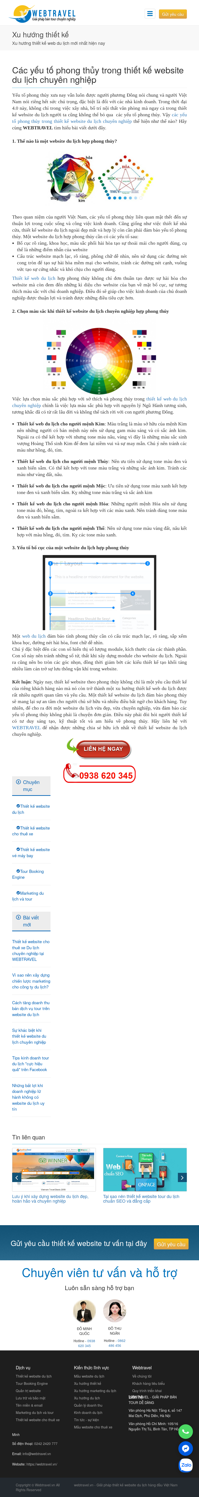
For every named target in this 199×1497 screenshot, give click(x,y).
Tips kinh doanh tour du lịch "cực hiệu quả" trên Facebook (30, 1064)
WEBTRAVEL (26, 727)
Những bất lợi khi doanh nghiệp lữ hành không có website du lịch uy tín (28, 1097)
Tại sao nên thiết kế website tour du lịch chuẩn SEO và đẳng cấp (141, 1198)
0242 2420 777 (46, 1443)
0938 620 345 (86, 1343)
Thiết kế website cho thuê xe (31, 831)
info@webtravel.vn (37, 1453)
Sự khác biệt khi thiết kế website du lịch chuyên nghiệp (29, 1036)
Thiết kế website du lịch (31, 809)
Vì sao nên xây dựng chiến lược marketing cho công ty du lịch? (31, 981)
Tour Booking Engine (28, 874)
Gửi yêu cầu (173, 14)
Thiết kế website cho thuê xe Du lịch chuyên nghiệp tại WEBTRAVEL (31, 950)
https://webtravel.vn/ (41, 1464)
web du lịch (34, 636)
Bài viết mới (31, 921)
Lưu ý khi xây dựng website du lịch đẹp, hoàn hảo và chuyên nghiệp (50, 1198)
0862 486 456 (117, 1343)
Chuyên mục (31, 785)
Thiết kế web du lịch (33, 278)
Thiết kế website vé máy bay (31, 852)
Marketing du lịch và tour (28, 896)
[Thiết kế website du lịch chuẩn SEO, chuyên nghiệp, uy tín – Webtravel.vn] (48, 11)
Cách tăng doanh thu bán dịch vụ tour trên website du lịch (31, 1008)
